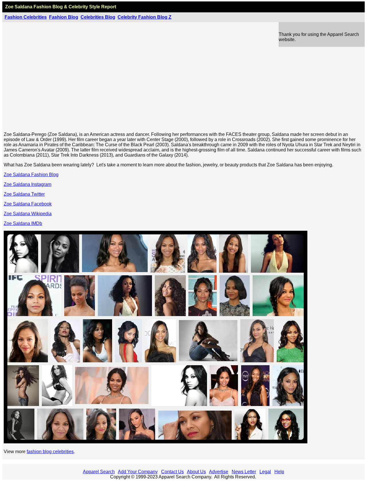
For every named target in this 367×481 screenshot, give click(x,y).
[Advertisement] (184, 87)
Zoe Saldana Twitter (24, 194)
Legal (265, 471)
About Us (196, 471)
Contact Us (172, 471)
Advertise (218, 471)
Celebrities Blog (98, 17)
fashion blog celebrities (50, 451)
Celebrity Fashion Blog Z (144, 17)
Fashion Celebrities (26, 17)
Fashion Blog (63, 17)
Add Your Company (138, 471)
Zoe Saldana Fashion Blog (31, 174)
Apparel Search (99, 471)
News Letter (244, 471)
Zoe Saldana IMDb (23, 223)
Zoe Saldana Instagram (27, 184)
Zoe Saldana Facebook (28, 203)
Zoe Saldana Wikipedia (28, 213)
